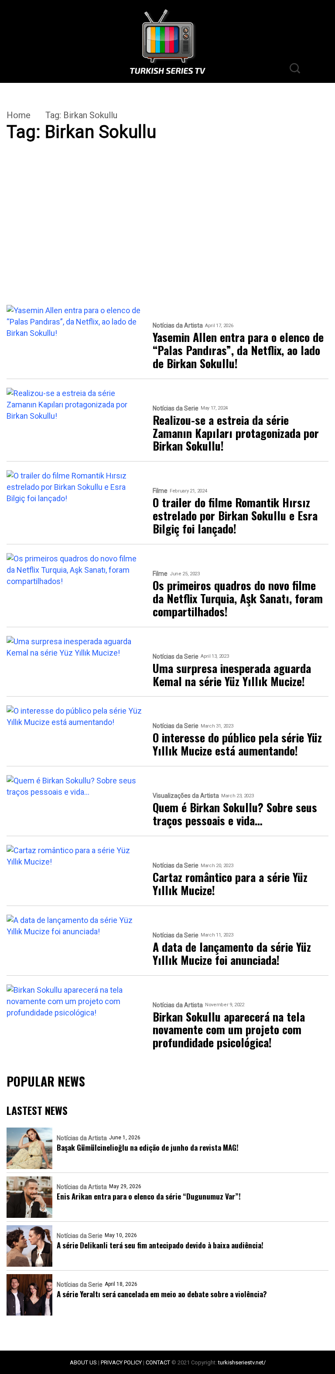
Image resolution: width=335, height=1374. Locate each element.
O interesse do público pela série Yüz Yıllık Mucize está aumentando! (237, 744)
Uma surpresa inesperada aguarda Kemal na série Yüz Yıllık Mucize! (232, 675)
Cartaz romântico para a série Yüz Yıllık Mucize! (230, 884)
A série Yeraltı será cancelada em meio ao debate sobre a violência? (162, 1294)
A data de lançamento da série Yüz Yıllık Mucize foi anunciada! (232, 953)
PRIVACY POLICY (121, 1362)
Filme (160, 491)
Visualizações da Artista (186, 796)
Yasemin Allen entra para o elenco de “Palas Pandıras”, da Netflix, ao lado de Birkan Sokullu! (238, 350)
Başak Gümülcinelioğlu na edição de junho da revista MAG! (148, 1147)
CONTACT (158, 1362)
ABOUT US (83, 1362)
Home (19, 115)
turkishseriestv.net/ (242, 1362)
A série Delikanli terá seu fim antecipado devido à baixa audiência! (160, 1245)
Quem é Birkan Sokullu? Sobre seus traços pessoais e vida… (235, 814)
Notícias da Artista (178, 325)
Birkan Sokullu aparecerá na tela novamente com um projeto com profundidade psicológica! (229, 1029)
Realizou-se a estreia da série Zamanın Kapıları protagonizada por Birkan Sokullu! (236, 433)
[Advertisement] (167, 240)
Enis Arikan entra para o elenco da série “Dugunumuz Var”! (149, 1196)
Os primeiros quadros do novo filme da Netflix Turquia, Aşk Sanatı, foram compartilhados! (238, 598)
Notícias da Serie (175, 408)
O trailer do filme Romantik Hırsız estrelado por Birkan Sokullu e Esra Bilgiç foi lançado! (235, 515)
